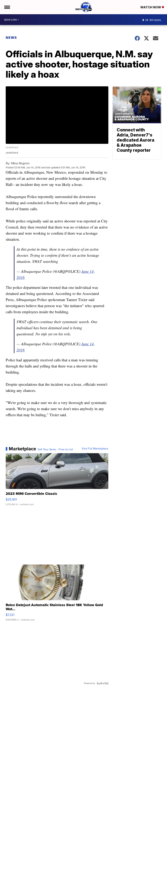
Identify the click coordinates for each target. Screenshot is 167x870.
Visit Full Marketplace (95, 448)
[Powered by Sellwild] (102, 683)
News (11, 38)
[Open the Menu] (7, 7)
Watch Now (151, 7)
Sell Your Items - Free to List (55, 449)
